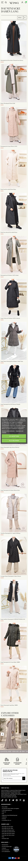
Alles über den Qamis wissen (8, 835)
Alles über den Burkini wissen (8, 833)
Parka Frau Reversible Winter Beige (8, 189)
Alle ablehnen (14, 440)
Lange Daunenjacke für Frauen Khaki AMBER (10, 662)
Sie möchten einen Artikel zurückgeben (10, 808)
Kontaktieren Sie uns (6, 820)
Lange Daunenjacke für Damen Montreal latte (10, 490)
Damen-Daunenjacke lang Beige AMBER (9, 705)
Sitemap (4, 818)
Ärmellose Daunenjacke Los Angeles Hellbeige (10, 533)
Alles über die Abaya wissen (8, 830)
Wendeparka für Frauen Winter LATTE (9, 146)
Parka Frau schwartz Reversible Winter (9, 232)
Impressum (4, 817)
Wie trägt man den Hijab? (7, 826)
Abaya (14, 794)
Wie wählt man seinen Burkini (8, 831)
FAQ (3, 813)
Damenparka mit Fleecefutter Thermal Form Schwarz (12, 60)
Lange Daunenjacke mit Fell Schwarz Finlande (10, 404)
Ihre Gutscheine (5, 850)
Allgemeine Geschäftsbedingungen (9, 815)
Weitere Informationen (8, 431)
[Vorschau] (14, 59)
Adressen (4, 848)
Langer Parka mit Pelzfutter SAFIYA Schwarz (10, 318)
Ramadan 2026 (5, 838)
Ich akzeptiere (14, 436)
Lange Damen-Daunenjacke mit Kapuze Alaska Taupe (12, 361)
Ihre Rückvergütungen (7, 846)
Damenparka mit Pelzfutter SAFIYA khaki (10, 275)
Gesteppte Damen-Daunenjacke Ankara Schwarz (11, 576)
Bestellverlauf (5, 844)
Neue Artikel (4, 807)
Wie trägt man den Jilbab (7, 828)
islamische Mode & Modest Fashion (17, 790)
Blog (3, 836)
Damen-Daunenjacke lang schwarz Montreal (10, 447)
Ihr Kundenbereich (6, 851)
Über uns (4, 812)
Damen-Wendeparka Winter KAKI (8, 103)
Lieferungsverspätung (7, 810)
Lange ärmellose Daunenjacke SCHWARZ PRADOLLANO (13, 619)
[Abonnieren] (23, 778)
